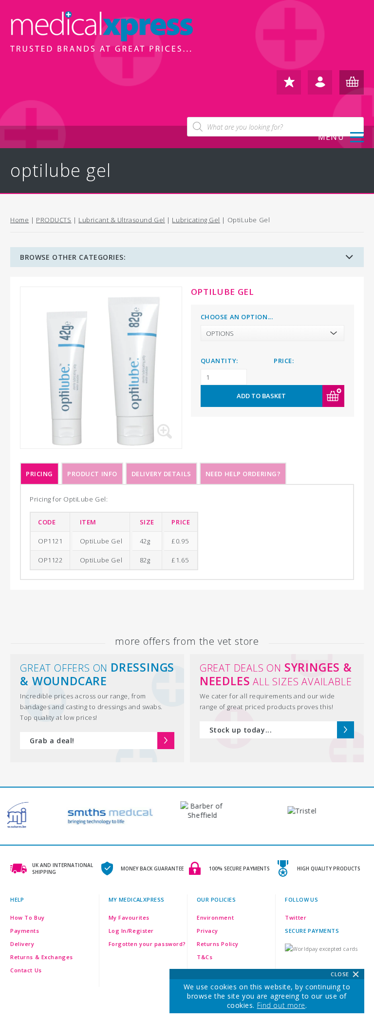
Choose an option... (237, 316)
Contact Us (26, 970)
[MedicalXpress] (102, 33)
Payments (24, 930)
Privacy (207, 930)
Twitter (295, 917)
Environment (215, 917)
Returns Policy (218, 943)
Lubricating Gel (196, 219)
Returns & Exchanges (41, 957)
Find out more (281, 1005)
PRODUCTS (53, 219)
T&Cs (204, 957)
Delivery (22, 943)
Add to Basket (261, 395)
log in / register (320, 86)
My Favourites (129, 917)
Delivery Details (161, 473)
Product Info (92, 473)
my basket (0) (351, 86)
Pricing (39, 473)
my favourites (289, 86)
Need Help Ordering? (243, 473)
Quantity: (219, 360)
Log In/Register (131, 930)
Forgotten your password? (147, 943)
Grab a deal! (52, 740)
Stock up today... (240, 729)
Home (19, 219)
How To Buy (27, 917)
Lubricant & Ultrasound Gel (121, 219)
